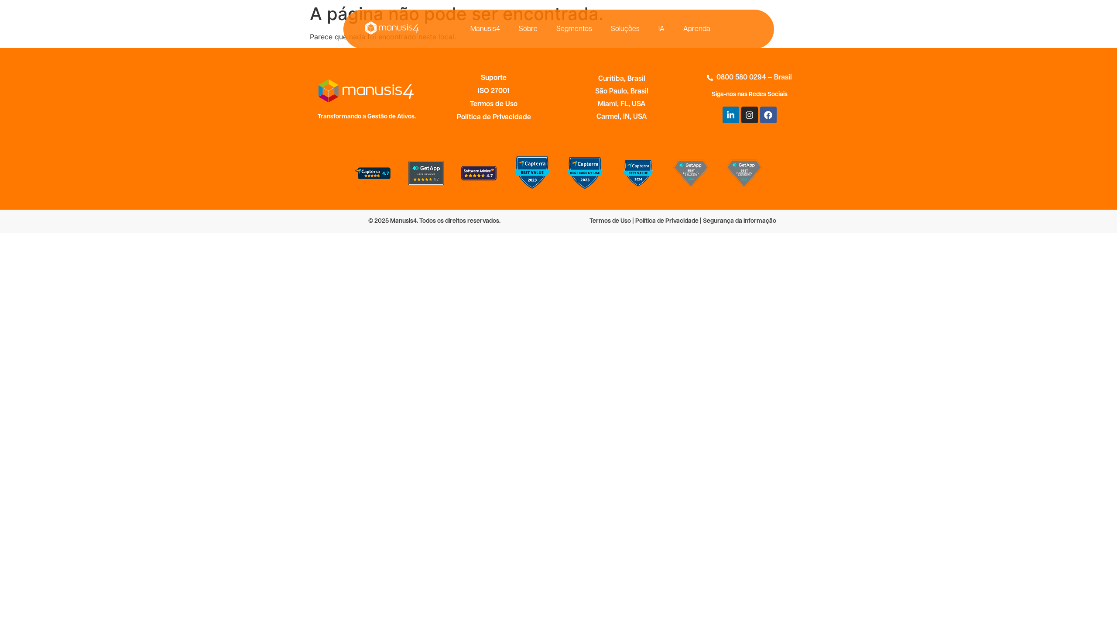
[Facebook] (768, 115)
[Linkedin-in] (731, 115)
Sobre (528, 29)
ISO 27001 (494, 91)
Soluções (625, 29)
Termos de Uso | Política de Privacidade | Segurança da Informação (682, 221)
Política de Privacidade (494, 117)
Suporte (494, 78)
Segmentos (574, 29)
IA (661, 29)
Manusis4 (485, 29)
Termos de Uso (493, 104)
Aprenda (696, 29)
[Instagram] (749, 115)
